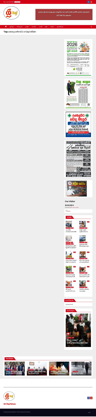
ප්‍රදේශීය (27, 26)
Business (68, 242)
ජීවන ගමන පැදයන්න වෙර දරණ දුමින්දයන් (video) (84, 262)
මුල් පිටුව (12, 26)
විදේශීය (52, 26)
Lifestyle (82, 242)
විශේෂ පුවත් (19, 26)
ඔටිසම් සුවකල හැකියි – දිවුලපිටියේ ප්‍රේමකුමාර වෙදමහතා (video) (71, 247)
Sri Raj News (10, 21)
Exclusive (74, 337)
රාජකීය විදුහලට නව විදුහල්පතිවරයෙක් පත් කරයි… (77, 343)
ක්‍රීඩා (46, 26)
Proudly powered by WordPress (10, 411)
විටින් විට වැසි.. (78, 373)
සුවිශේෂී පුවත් (60, 26)
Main (86, 242)
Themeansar (27, 411)
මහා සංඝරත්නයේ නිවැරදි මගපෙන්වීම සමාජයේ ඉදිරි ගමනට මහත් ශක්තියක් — (59, 374)
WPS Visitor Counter (74, 207)
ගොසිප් (40, 26)
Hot (88, 221)
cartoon (69, 337)
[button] (91, 26)
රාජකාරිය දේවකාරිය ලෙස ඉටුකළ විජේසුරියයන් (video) (84, 291)
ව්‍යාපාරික (34, 26)
